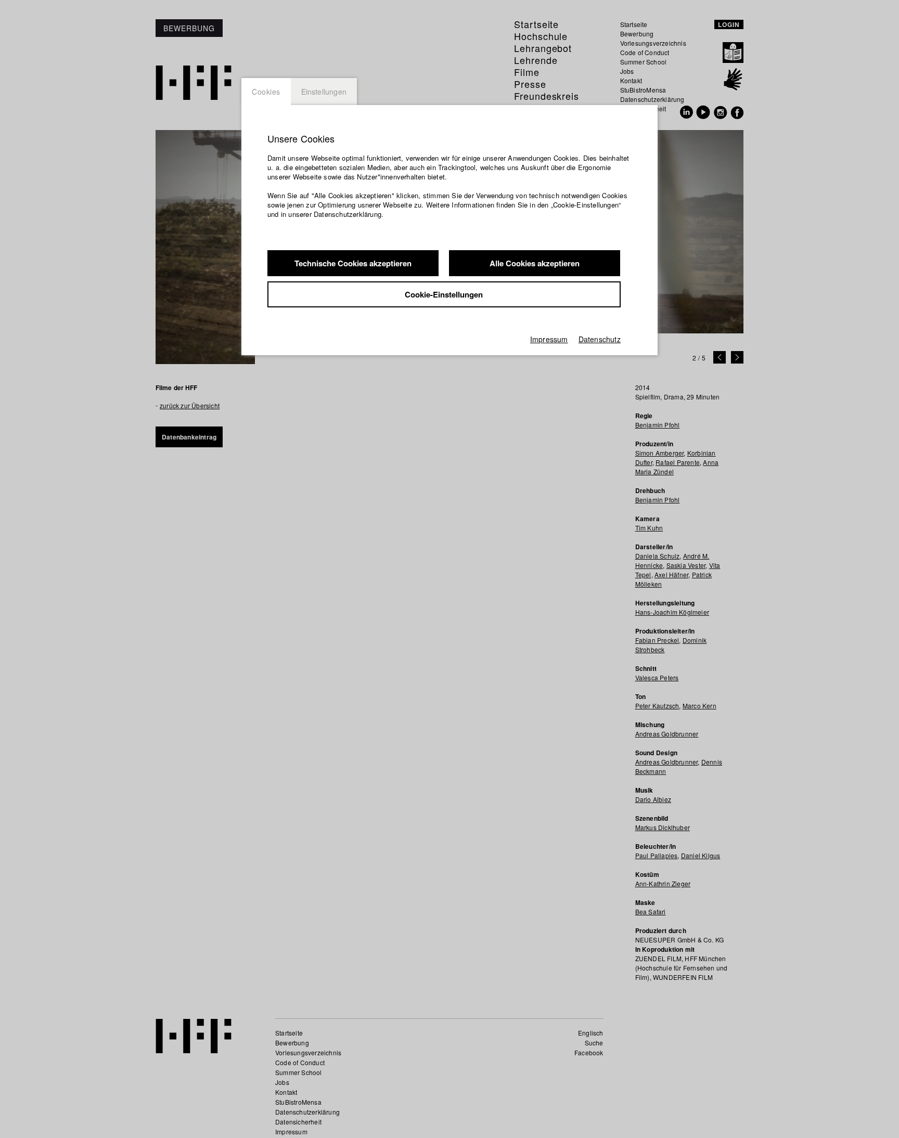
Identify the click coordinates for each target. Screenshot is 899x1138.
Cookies (266, 91)
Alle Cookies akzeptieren (535, 263)
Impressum (549, 339)
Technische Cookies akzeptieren (353, 263)
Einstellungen (324, 91)
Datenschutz (600, 339)
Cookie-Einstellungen (444, 294)
